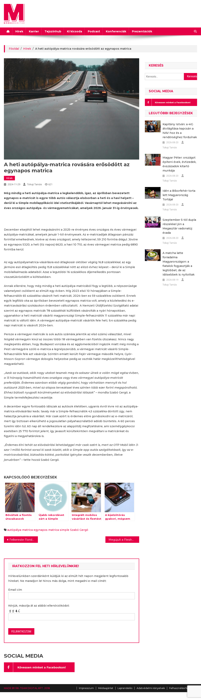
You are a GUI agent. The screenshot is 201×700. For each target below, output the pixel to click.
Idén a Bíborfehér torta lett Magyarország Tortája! (179, 195)
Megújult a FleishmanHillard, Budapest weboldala (124, 539)
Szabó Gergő (79, 530)
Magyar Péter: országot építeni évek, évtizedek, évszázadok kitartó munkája (179, 164)
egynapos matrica (46, 530)
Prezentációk (142, 31)
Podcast (94, 31)
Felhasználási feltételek (183, 688)
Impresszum (86, 688)
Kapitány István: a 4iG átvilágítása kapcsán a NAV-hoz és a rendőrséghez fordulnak (180, 130)
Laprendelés (125, 688)
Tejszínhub (53, 31)
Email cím (15, 589)
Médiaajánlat (105, 688)
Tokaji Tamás (34, 184)
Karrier (34, 31)
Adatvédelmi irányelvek (151, 688)
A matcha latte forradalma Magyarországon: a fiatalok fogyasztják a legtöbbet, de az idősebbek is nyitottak (179, 263)
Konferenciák (116, 31)
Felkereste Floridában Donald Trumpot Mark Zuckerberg (23, 539)
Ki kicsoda (74, 31)
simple (64, 530)
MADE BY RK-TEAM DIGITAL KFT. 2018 (27, 688)
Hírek (19, 31)
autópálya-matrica (20, 530)
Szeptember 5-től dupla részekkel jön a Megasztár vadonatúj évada (179, 226)
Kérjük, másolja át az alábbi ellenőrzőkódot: (38, 605)
